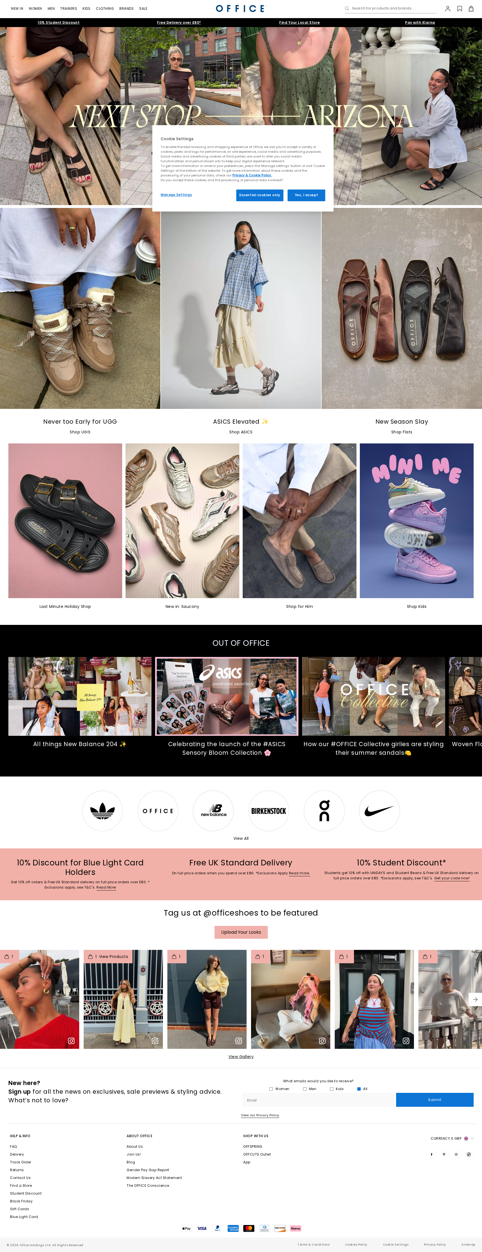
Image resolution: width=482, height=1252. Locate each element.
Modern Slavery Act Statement (154, 1177)
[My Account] (445, 9)
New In (17, 8)
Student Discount (26, 1193)
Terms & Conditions (313, 1245)
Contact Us (20, 1177)
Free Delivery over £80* (179, 22)
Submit (434, 1099)
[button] (475, 999)
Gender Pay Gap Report (148, 1170)
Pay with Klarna (420, 22)
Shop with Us (255, 1136)
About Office (139, 1136)
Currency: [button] (446, 1138)
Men (51, 8)
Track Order (20, 1162)
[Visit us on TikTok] (470, 1154)
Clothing (105, 8)
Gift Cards (19, 1209)
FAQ (13, 1146)
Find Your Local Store (299, 22)
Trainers (68, 8)
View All (241, 838)
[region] (243, 168)
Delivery (17, 1154)
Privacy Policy (435, 1245)
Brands (126, 8)
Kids (86, 8)
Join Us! (134, 1154)
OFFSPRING (252, 1146)
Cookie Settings (396, 1245)
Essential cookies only (259, 195)
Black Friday (21, 1201)
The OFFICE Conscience (148, 1185)
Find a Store (21, 1185)
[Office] (241, 8)
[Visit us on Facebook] (432, 1154)
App (246, 1162)
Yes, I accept (306, 195)
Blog (131, 1162)
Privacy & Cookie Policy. (252, 175)
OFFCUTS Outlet (257, 1154)
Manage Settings (176, 195)
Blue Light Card (24, 1216)
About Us (135, 1146)
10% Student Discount (58, 22)
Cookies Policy (356, 1245)
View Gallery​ (241, 1056)
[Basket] (467, 9)
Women (35, 8)
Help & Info (20, 1136)
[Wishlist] (456, 9)
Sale (143, 8)
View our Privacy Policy (260, 1115)
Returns (17, 1170)
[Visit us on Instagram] (457, 1154)
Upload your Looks (241, 932)
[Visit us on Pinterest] (445, 1154)
